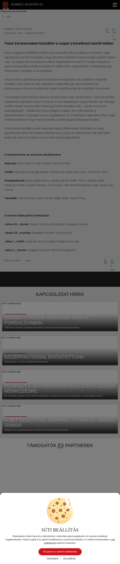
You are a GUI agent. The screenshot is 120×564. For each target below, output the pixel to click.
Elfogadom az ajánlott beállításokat (60, 551)
